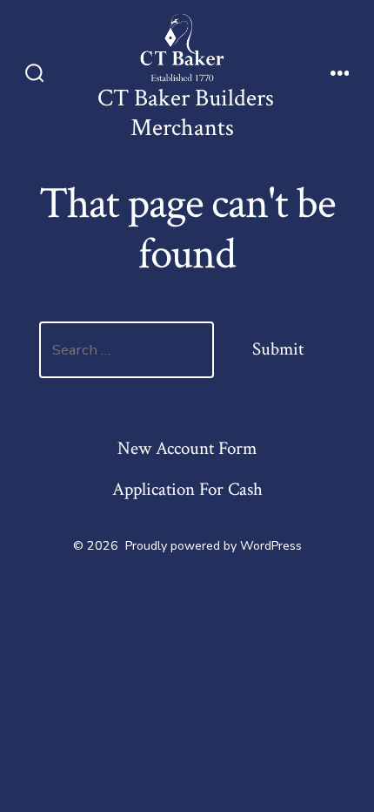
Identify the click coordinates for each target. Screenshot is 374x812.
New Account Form (187, 448)
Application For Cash (187, 489)
